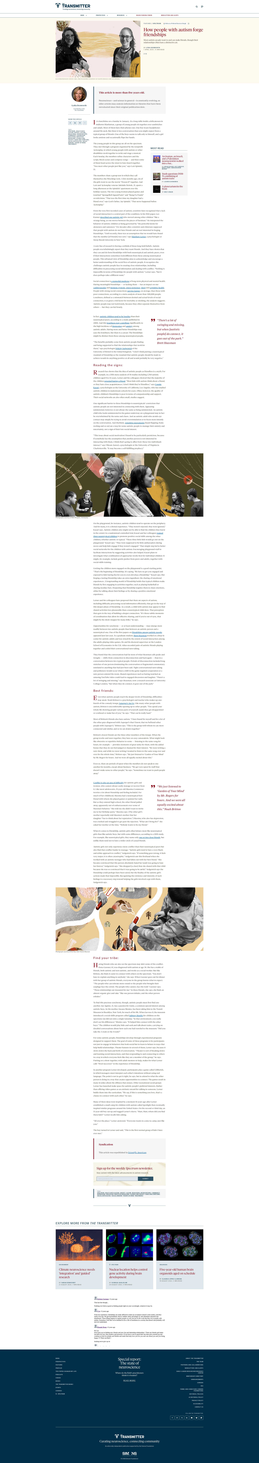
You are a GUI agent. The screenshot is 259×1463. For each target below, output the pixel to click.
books (64, 1384)
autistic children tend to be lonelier (115, 317)
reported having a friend (114, 381)
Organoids (163, 1264)
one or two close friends (149, 838)
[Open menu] (202, 6)
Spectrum (157, 23)
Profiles (59, 1368)
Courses (59, 1391)
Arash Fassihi (169, 166)
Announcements (197, 1379)
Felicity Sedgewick (124, 349)
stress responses (133, 288)
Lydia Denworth (153, 48)
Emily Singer (168, 192)
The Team (200, 1361)
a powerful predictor (120, 281)
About (194, 1358)
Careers (200, 1382)
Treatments (72, 144)
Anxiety (77, 132)
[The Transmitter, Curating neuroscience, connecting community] (73, 6)
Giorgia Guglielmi (119, 1283)
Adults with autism (112, 1193)
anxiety (129, 326)
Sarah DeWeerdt (68, 1283)
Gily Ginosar (179, 166)
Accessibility (198, 1403)
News (82, 15)
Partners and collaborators (192, 1365)
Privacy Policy (197, 1400)
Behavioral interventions (77, 134)
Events (58, 1387)
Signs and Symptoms (81, 140)
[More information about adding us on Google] (188, 23)
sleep (143, 288)
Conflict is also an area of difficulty (108, 783)
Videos (58, 1378)
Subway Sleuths (136, 1016)
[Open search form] (197, 7)
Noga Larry (166, 168)
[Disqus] (129, 1321)
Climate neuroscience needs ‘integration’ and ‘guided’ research (77, 1273)
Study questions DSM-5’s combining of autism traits (173, 176)
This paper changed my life (66, 1371)
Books (58, 1381)
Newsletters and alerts (194, 1368)
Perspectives (100, 15)
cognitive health (157, 288)
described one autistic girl (111, 217)
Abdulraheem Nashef (171, 168)
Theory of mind (80, 142)
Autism (82, 132)
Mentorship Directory (194, 1376)
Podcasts (59, 1374)
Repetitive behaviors (121, 1194)
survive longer (133, 291)
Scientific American (137, 1153)
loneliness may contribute (118, 323)
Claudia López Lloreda (172, 1279)
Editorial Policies (196, 1394)
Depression (81, 135)
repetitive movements (135, 423)
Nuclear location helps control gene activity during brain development (128, 1273)
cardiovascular (99, 288)
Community (72, 135)
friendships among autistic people (147, 632)
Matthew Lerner (139, 237)
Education (72, 137)
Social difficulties (75, 141)
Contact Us (199, 1407)
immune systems (117, 288)
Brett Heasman (140, 636)
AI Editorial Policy (196, 1397)
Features (147, 23)
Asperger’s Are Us (126, 703)
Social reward (117, 1195)
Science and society (137, 1194)
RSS (202, 1386)
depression (117, 326)
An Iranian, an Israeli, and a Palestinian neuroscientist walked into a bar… (172, 160)
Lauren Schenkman (171, 181)
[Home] (129, 1436)
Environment (63, 1264)
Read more (129, 1380)
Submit (145, 1179)
